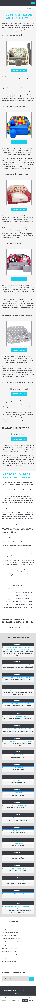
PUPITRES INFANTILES (18, 845)
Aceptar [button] (25, 1000)
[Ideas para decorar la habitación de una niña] (18, 729)
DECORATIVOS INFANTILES (18, 896)
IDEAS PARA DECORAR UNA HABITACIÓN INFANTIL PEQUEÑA (18, 744)
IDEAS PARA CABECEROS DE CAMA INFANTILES (18, 706)
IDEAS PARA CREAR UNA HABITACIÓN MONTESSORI (18, 718)
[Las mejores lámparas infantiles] (18, 780)
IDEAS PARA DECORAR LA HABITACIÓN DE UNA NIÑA (18, 731)
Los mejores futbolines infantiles (10, 948)
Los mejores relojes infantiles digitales (11, 938)
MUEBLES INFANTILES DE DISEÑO (18, 820)
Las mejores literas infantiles (9, 925)
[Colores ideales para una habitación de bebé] (18, 665)
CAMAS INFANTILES (18, 770)
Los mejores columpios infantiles (10, 932)
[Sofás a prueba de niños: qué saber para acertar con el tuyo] (18, 907)
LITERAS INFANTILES (18, 795)
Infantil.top (10, 3)
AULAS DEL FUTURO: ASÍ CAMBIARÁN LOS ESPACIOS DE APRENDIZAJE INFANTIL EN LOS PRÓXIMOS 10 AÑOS (18, 653)
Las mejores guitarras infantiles (9, 961)
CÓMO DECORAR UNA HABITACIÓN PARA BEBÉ (18, 680)
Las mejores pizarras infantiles (9, 935)
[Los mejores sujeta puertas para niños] (18, 868)
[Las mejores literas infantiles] (18, 793)
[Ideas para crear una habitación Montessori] (18, 716)
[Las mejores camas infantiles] (18, 767)
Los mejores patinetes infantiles (10, 954)
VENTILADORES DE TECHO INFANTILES (18, 883)
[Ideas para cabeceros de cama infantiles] (18, 704)
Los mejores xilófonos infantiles (10, 958)
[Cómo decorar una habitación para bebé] (18, 677)
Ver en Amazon (19, 70)
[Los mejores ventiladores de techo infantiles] (18, 881)
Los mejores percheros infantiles (10, 929)
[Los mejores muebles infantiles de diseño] (18, 818)
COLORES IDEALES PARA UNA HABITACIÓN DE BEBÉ (18, 667)
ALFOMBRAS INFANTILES (18, 757)
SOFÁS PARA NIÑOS (18, 858)
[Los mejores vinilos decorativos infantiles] (18, 894)
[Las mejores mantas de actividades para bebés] (18, 805)
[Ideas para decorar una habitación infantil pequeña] (18, 741)
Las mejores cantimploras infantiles (11, 942)
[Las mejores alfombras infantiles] (18, 755)
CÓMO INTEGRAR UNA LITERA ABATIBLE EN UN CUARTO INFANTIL (18, 693)
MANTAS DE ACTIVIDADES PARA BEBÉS (18, 807)
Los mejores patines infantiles (9, 951)
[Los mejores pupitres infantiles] (18, 843)
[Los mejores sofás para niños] (18, 856)
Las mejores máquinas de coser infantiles (12, 945)
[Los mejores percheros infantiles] (18, 831)
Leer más (31, 1000)
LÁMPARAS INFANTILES (18, 782)
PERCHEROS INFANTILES (18, 833)
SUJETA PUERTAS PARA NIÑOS (18, 871)
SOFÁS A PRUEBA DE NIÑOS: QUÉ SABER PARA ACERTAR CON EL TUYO (18, 911)
